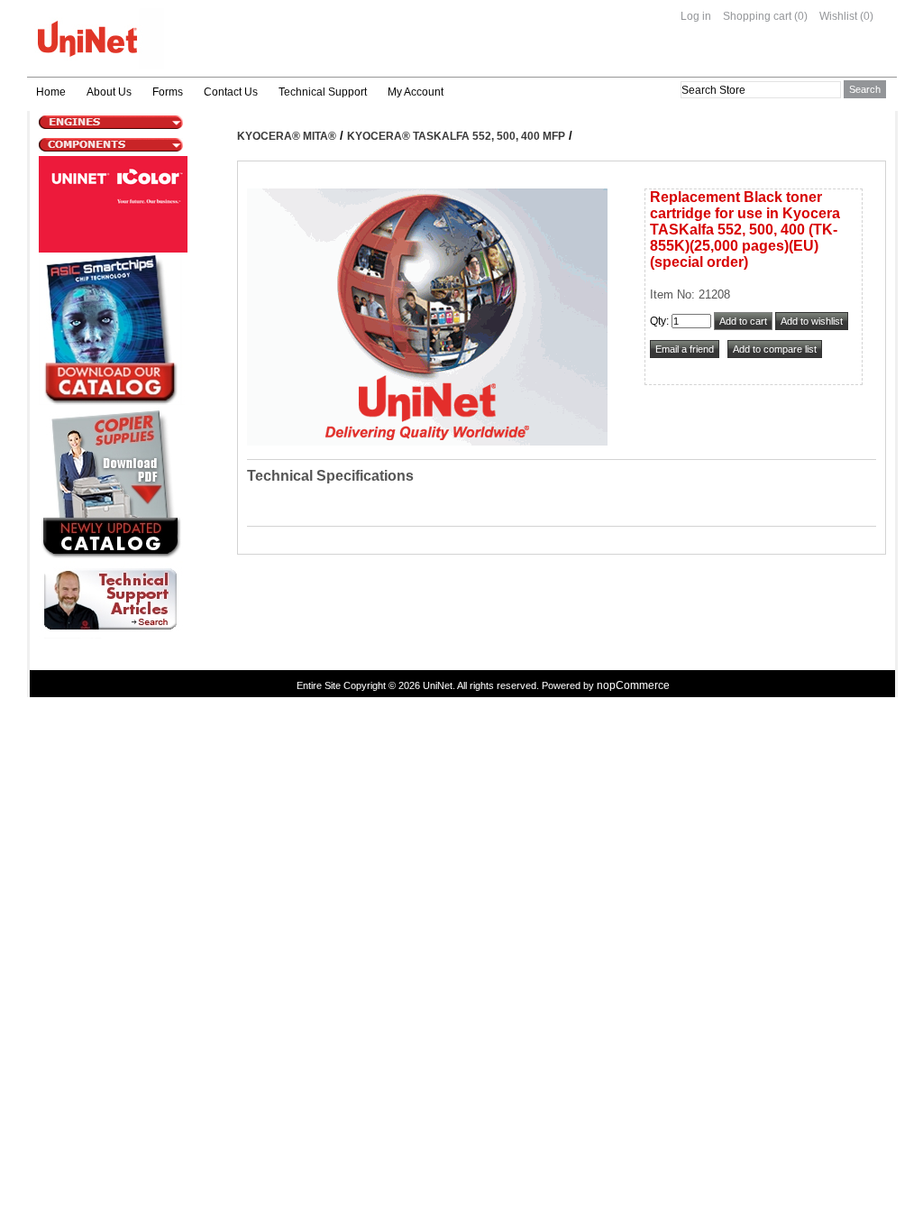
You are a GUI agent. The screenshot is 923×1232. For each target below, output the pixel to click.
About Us (109, 92)
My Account (415, 92)
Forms (167, 92)
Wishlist (838, 16)
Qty (658, 321)
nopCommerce (633, 685)
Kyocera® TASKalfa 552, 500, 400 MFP (456, 136)
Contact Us (231, 92)
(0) (801, 16)
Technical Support (323, 92)
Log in (696, 16)
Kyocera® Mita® (286, 136)
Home (51, 92)
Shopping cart (757, 16)
